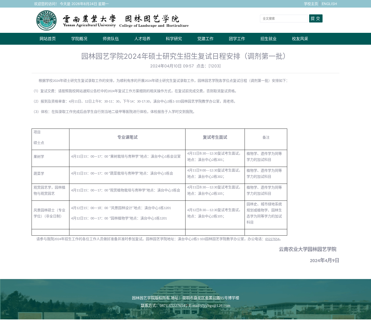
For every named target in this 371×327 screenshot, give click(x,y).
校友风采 (300, 38)
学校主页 (311, 4)
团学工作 (237, 38)
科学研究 (174, 38)
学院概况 (79, 38)
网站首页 (48, 38)
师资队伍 (111, 38)
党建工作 (205, 38)
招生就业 (268, 38)
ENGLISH (329, 4)
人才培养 (142, 38)
